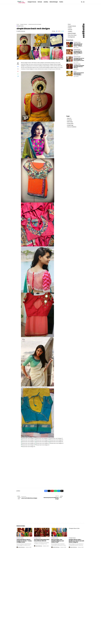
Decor (76, 24)
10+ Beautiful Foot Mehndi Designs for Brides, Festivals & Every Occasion (78, 52)
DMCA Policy (70, 121)
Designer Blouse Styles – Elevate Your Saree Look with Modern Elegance (76, 541)
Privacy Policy (70, 123)
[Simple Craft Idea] (21, 2)
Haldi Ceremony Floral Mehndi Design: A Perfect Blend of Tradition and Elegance (79, 74)
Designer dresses (23, 24)
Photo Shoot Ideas (76, 35)
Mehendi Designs (76, 33)
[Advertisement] (50, 14)
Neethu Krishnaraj (21, 31)
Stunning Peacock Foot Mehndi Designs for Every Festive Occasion (79, 59)
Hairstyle (76, 29)
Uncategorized (76, 37)
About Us (69, 118)
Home (18, 24)
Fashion (76, 28)
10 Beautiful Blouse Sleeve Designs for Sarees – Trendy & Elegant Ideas (78, 45)
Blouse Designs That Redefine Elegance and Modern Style (57, 541)
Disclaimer (69, 120)
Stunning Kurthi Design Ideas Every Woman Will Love (79, 66)
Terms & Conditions (71, 126)
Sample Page (70, 125)
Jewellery (76, 31)
